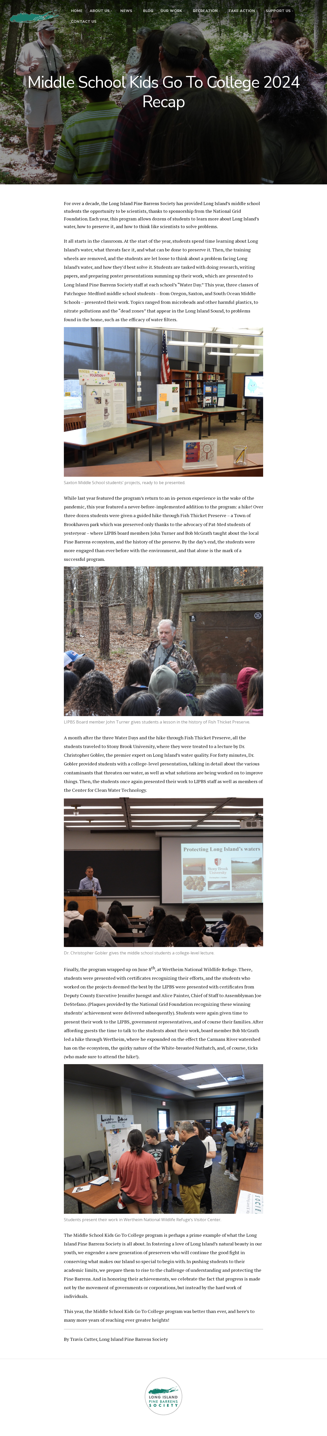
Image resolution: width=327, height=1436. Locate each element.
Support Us (278, 10)
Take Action (241, 10)
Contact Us (84, 21)
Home (76, 10)
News (126, 10)
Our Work (171, 10)
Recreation (205, 10)
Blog (148, 10)
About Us (100, 10)
